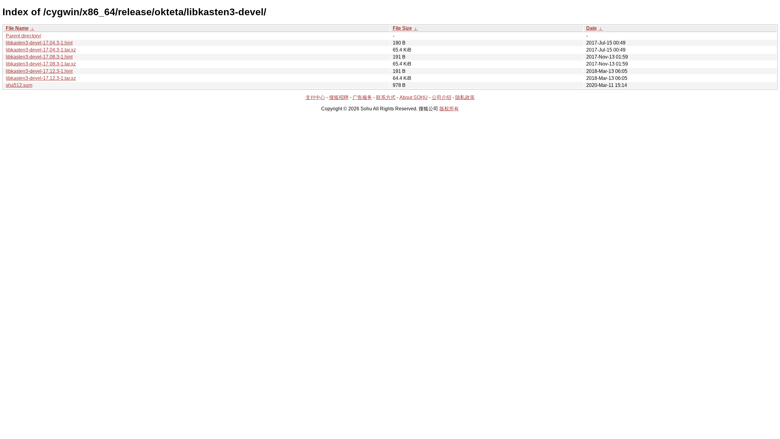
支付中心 (315, 97)
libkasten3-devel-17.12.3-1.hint (39, 71)
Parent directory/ (23, 35)
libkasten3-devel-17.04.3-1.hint (39, 42)
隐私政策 (465, 97)
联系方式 (385, 97)
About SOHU (413, 97)
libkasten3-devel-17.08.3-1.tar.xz (41, 63)
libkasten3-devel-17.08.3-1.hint (39, 56)
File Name (17, 28)
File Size (402, 28)
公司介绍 (441, 97)
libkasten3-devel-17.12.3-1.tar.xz (41, 78)
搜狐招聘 (339, 97)
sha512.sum (19, 85)
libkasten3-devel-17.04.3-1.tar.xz (41, 49)
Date (591, 28)
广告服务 (362, 97)
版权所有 (449, 108)
